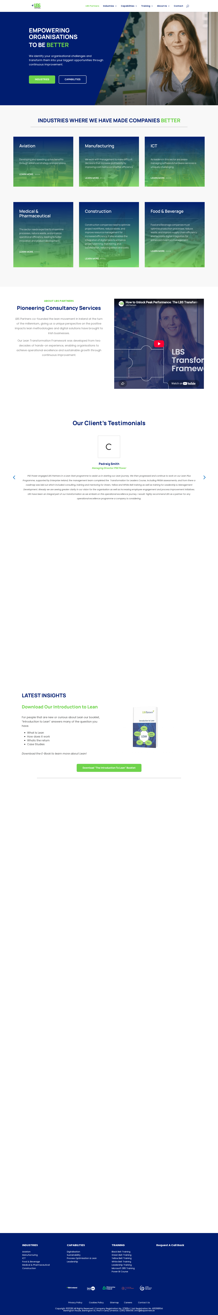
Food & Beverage (31, 1261)
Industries (108, 6)
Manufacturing (30, 1254)
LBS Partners (92, 6)
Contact (178, 6)
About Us (162, 6)
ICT (24, 1258)
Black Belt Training (121, 1251)
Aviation (26, 1251)
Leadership (72, 1261)
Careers (128, 1302)
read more (109, 923)
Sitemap (114, 1302)
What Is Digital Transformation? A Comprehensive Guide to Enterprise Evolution (86, 1197)
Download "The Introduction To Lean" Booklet (109, 767)
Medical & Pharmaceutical (36, 1264)
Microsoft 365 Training (123, 1268)
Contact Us (144, 1302)
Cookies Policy (96, 1302)
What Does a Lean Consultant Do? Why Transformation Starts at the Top (80, 911)
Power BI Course (120, 1271)
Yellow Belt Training (122, 1258)
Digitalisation (73, 1251)
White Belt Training (121, 1261)
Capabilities (127, 6)
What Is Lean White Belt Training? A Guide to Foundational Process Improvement (87, 1054)
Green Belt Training (121, 1254)
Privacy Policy (75, 1302)
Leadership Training (122, 1264)
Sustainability (74, 1254)
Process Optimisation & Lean (82, 1258)
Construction (29, 1268)
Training (145, 6)
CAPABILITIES (73, 79)
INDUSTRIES (42, 79)
